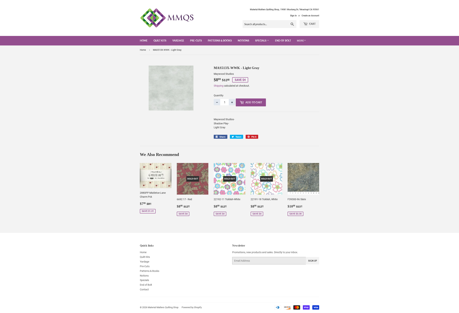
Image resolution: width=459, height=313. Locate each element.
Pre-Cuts (196, 40)
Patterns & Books (220, 40)
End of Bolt (283, 40)
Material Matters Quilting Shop (163, 307)
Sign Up (312, 260)
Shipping (218, 85)
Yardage (178, 40)
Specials (261, 40)
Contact (144, 289)
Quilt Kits (159, 40)
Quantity (218, 95)
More (300, 40)
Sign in (293, 15)
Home (144, 40)
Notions (243, 40)
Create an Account (310, 15)
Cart (312, 23)
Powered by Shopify (192, 307)
